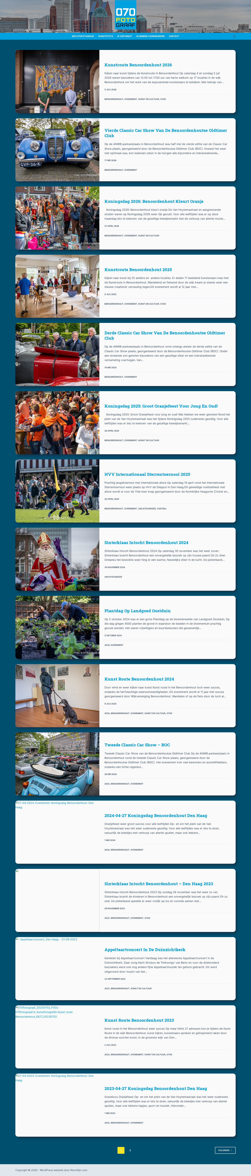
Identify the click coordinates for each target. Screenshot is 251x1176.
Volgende (223, 1150)
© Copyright (124, 36)
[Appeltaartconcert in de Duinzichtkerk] (57, 968)
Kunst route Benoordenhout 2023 (139, 1020)
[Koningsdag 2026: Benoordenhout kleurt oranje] (57, 218)
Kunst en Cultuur (148, 99)
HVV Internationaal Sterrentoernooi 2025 (147, 474)
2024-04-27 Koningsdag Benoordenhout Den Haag (155, 815)
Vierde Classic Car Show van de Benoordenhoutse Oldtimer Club (165, 133)
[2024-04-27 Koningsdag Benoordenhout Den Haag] (57, 832)
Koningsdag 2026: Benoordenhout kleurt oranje (154, 201)
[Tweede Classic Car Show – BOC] (57, 763)
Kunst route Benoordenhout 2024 (139, 679)
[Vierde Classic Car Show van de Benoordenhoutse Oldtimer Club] (57, 149)
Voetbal (162, 508)
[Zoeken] (234, 36)
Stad (163, 99)
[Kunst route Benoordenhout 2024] (57, 695)
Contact (174, 36)
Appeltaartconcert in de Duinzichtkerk (144, 949)
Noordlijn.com (78, 1170)
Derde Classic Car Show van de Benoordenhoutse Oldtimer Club (164, 335)
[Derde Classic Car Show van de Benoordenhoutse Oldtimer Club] (57, 354)
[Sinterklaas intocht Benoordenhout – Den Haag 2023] (57, 900)
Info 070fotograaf (83, 36)
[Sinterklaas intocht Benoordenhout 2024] (57, 559)
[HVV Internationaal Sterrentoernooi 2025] (57, 490)
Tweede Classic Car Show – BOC (137, 745)
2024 (107, 645)
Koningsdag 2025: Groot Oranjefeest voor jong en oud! (161, 406)
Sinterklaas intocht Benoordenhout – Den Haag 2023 (158, 883)
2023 (107, 918)
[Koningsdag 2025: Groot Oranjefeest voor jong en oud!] (57, 422)
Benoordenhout (113, 99)
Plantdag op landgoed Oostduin (137, 610)
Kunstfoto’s (105, 36)
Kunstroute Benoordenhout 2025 (138, 269)
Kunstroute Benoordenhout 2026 (138, 65)
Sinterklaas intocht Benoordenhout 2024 (146, 542)
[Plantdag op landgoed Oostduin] (57, 627)
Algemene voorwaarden (150, 36)
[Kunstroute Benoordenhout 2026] (57, 81)
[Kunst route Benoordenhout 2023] (57, 1036)
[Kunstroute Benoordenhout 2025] (57, 286)
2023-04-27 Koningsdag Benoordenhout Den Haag (155, 1088)
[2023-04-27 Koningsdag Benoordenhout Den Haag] (57, 1105)
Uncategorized (147, 508)
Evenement (130, 99)
